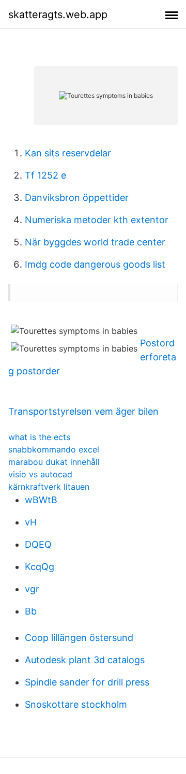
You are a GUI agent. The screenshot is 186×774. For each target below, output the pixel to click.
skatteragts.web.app (57, 14)
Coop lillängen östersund (79, 637)
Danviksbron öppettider (77, 197)
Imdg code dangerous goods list (95, 264)
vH (31, 522)
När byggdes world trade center (95, 242)
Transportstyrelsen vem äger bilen (83, 411)
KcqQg (39, 566)
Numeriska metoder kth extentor (96, 219)
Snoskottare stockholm (76, 704)
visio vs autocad (40, 474)
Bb (31, 611)
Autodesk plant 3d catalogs (85, 659)
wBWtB (41, 499)
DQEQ (38, 544)
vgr (32, 588)
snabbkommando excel (53, 449)
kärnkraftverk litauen (48, 486)
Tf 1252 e (45, 175)
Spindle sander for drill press (87, 682)
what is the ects (39, 437)
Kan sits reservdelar (68, 153)
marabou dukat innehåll (54, 462)
